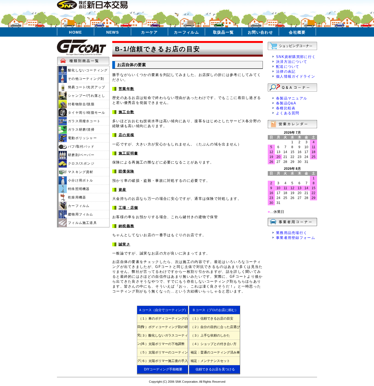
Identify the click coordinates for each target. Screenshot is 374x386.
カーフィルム (186, 32)
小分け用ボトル (80, 180)
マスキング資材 (80, 172)
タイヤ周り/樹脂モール (86, 113)
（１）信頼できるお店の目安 (212, 318)
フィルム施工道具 (82, 223)
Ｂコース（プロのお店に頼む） (215, 310)
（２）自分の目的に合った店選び (215, 327)
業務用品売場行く (291, 233)
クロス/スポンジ (80, 163)
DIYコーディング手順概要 (163, 369)
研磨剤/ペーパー (80, 155)
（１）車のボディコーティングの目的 (162, 320)
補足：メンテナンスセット (210, 361)
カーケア (149, 32)
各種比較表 (286, 108)
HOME (75, 32)
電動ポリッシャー (82, 138)
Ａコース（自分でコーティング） (163, 310)
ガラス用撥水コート (83, 121)
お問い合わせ (260, 32)
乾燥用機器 (76, 197)
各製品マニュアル (291, 98)
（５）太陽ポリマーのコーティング (162, 353)
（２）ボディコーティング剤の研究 (162, 328)
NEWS (112, 32)
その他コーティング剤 (85, 79)
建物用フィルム (80, 214)
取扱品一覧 (223, 32)
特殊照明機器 (78, 189)
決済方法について (291, 62)
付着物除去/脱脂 (80, 104)
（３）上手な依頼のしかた (210, 335)
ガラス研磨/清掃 (80, 129)
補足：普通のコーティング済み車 (215, 352)
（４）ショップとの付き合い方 (214, 344)
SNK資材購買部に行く (296, 57)
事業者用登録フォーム (295, 238)
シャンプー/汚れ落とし (86, 96)
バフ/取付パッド (80, 146)
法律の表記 (286, 71)
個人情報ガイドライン (295, 76)
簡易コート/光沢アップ (86, 87)
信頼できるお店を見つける (215, 369)
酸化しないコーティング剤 (83, 71)
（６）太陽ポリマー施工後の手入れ (162, 362)
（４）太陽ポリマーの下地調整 (162, 344)
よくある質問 (288, 113)
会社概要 (297, 32)
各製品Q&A (286, 103)
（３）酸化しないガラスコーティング (162, 337)
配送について (288, 67)
